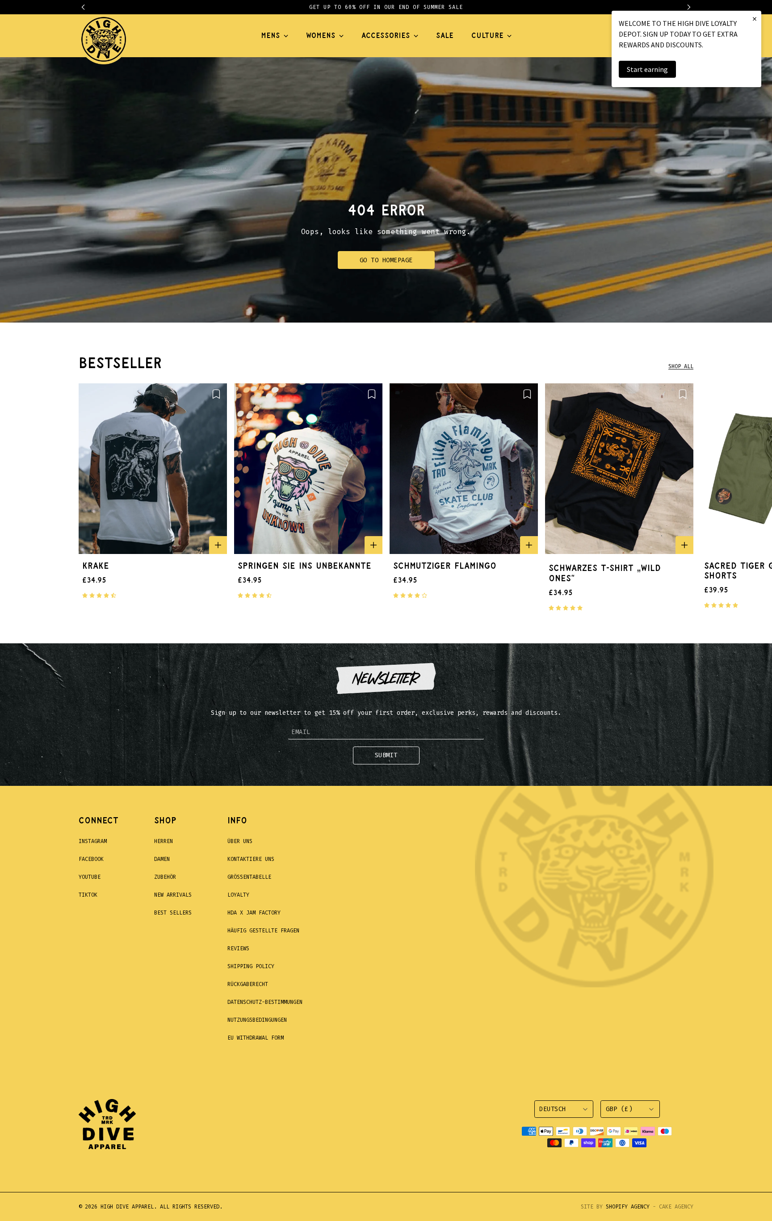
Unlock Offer (444, 670)
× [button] (754, 18)
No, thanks (444, 717)
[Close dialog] (549, 496)
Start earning (647, 69)
